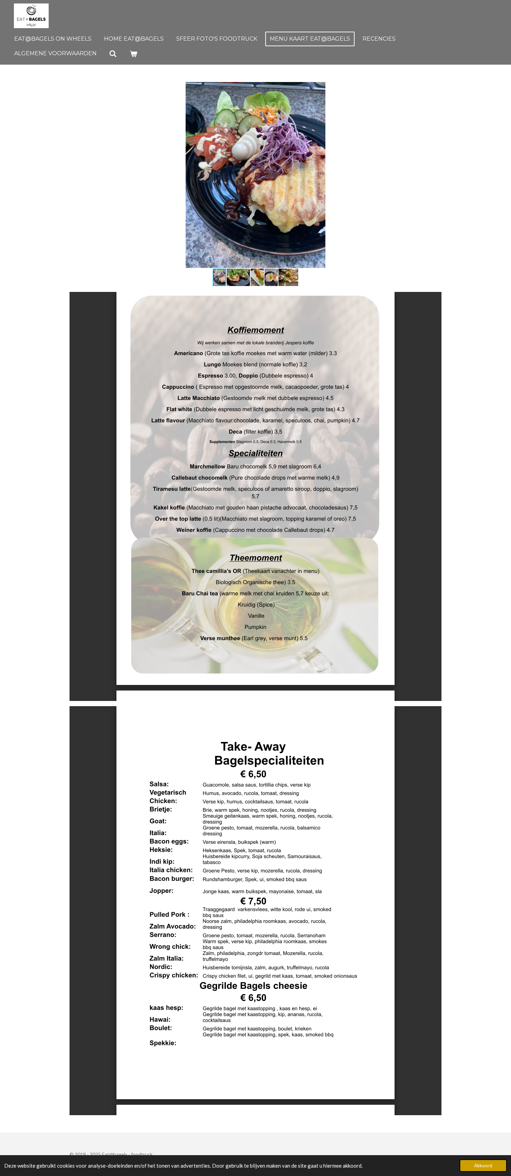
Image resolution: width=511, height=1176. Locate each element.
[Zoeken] (113, 53)
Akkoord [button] (483, 1165)
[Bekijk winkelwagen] (133, 53)
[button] (435, 88)
